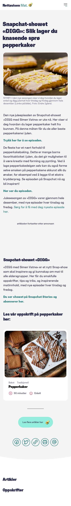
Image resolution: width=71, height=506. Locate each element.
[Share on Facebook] (17, 442)
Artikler (10, 479)
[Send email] (54, 442)
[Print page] (45, 442)
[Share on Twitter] (26, 442)
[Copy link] (35, 442)
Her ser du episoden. (17, 191)
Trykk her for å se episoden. (22, 140)
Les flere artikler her (32, 422)
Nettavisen (15, 5)
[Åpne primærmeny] (66, 5)
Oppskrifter (13, 489)
